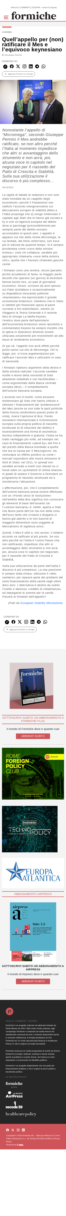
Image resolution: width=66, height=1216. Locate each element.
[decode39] (33, 1104)
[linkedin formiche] (23, 1130)
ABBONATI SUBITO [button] (33, 736)
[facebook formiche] (7, 1130)
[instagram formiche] (18, 1130)
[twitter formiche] (12, 1130)
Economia (7, 32)
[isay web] (20, 1145)
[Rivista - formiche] (33, 1085)
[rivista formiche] (33, 933)
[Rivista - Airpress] (33, 1094)
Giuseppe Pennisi (13, 55)
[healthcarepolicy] (33, 1114)
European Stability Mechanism (41, 603)
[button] (7, 17)
